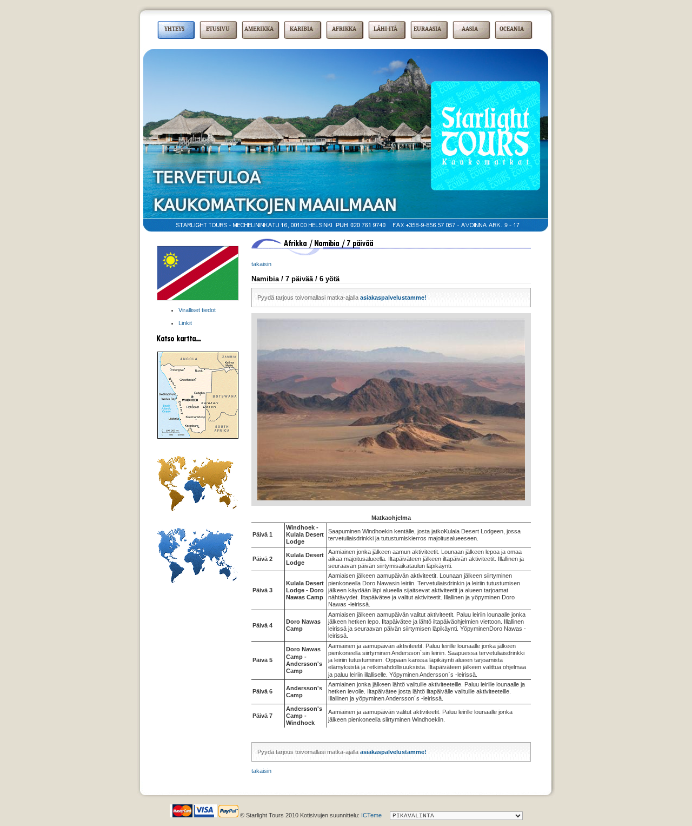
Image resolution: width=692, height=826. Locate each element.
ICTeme (371, 815)
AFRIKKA (344, 28)
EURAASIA (427, 28)
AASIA (470, 28)
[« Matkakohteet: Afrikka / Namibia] (198, 298)
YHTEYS (174, 28)
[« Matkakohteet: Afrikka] (197, 509)
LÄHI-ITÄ (385, 28)
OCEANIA (512, 28)
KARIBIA (301, 28)
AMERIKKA (259, 28)
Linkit (185, 323)
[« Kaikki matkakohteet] (197, 581)
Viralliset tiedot (197, 310)
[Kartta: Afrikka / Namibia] (198, 437)
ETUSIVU (218, 28)
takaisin (261, 264)
